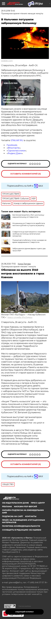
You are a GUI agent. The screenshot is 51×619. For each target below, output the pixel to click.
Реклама (7, 506)
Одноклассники (16, 150)
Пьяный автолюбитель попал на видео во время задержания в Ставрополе (29, 241)
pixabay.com (7, 60)
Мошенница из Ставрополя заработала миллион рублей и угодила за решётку (28, 224)
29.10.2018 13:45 (8, 11)
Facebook (12, 145)
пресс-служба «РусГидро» (19, 317)
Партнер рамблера (24, 606)
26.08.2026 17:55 (8, 264)
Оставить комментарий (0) (25, 174)
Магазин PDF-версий (25, 506)
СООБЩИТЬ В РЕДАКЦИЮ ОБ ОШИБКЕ (21, 530)
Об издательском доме (15, 503)
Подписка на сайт (12, 516)
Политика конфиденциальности (21, 526)
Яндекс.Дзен (15, 153)
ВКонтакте (13, 148)
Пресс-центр (38, 503)
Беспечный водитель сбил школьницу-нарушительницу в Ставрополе (28, 216)
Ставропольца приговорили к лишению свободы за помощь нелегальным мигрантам (28, 234)
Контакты (30, 516)
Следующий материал (24, 612)
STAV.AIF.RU (17, 140)
